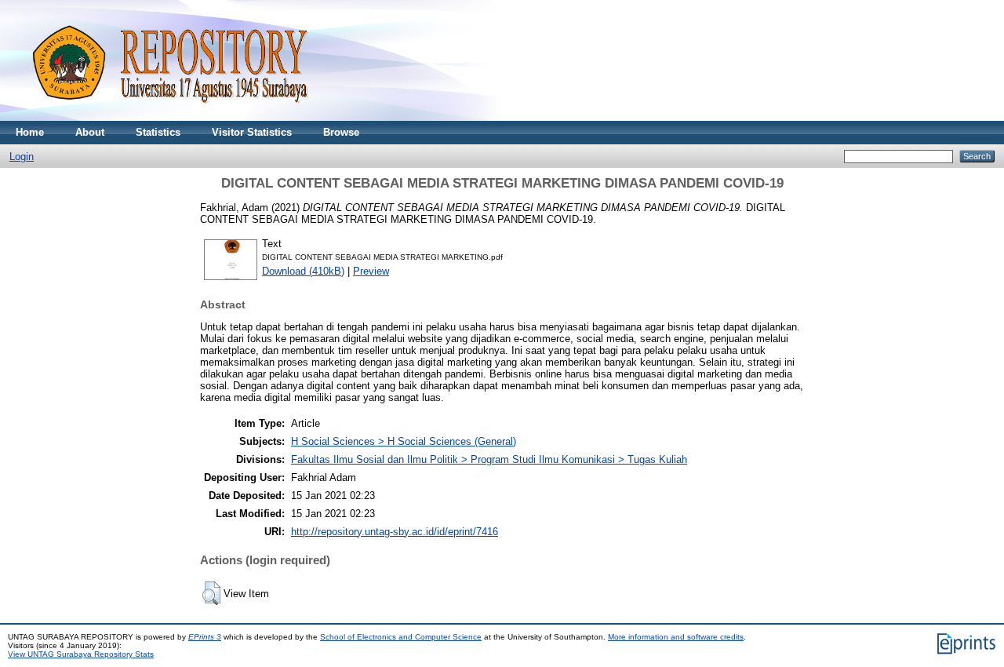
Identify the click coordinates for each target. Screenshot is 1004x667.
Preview (371, 271)
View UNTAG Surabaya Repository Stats (81, 654)
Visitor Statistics (252, 132)
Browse (341, 132)
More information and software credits (676, 636)
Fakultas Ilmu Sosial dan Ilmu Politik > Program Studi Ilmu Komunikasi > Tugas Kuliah (489, 459)
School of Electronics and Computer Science (401, 636)
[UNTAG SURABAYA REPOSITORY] (164, 117)
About (89, 132)
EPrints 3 (204, 636)
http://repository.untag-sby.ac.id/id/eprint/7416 (394, 532)
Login (21, 156)
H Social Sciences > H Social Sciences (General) (403, 441)
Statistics (158, 132)
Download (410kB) (303, 271)
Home (30, 132)
